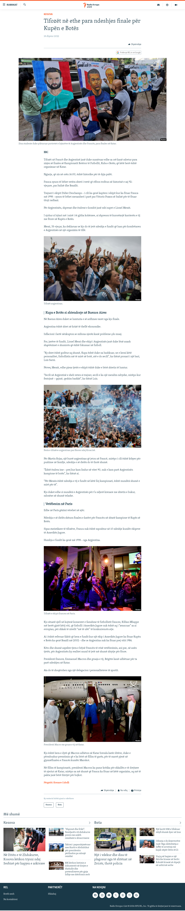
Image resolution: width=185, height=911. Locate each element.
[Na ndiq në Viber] (129, 895)
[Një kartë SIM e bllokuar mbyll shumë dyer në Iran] (147, 832)
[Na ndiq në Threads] (122, 895)
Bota (98, 823)
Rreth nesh (8, 894)
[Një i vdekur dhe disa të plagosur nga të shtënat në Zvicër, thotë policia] (115, 839)
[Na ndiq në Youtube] (109, 895)
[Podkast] (167, 5)
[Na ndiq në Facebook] (95, 895)
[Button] (134, 44)
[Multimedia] (176, 5)
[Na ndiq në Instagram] (102, 895)
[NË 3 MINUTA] (158, 5)
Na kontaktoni (10, 899)
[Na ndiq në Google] (136, 895)
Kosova (48, 14)
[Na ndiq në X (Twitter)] (116, 895)
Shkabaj (52, 894)
